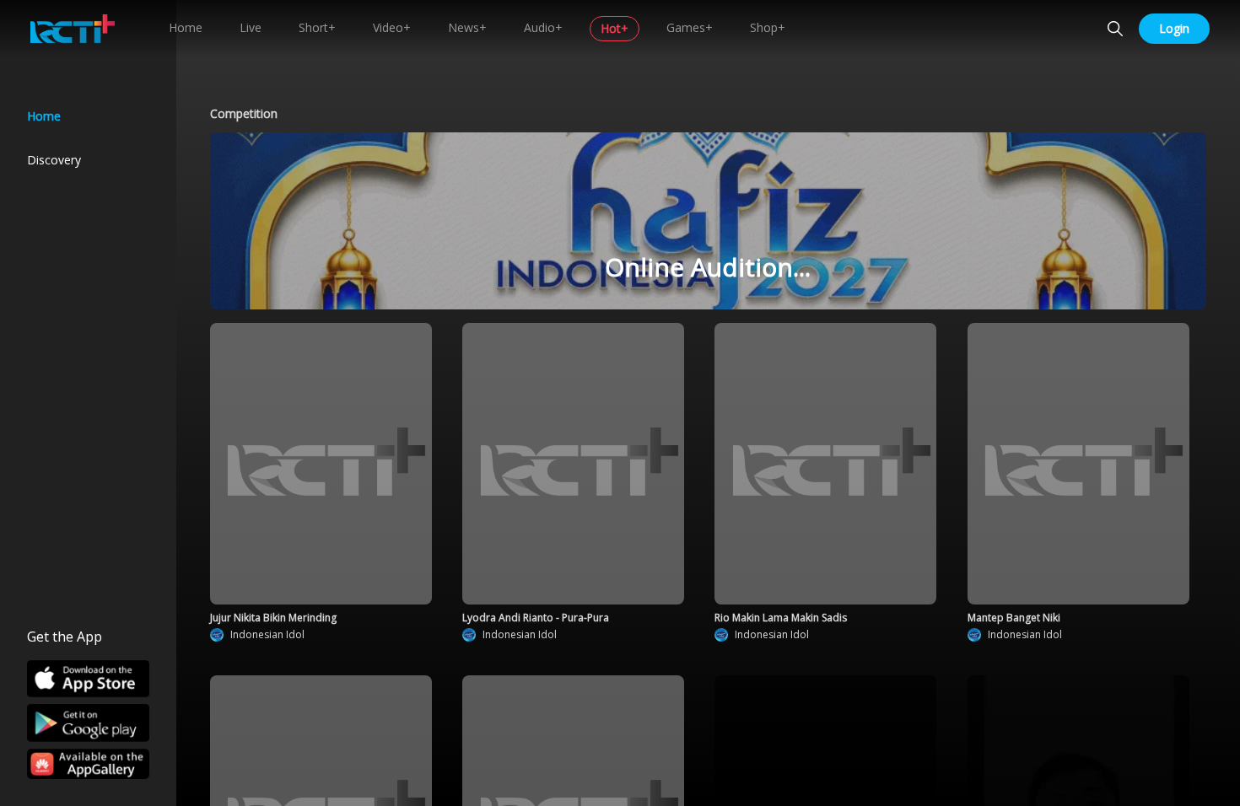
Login (1174, 28)
